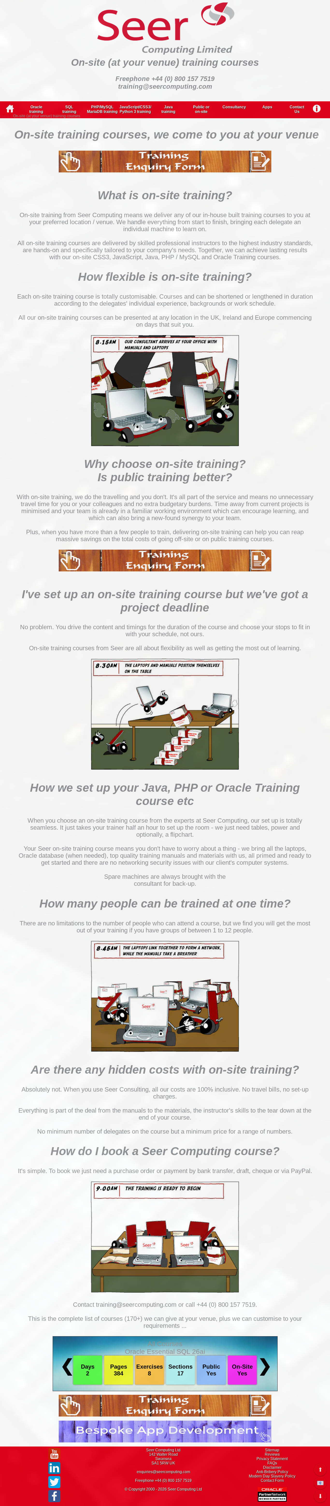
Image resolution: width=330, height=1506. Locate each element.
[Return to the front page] (10, 111)
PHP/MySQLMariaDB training (102, 109)
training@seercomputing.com (165, 86)
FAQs (272, 1463)
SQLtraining (69, 109)
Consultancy (234, 107)
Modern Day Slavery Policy (272, 1476)
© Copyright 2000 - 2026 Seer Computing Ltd (163, 1489)
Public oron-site (201, 109)
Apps (267, 107)
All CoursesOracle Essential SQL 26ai (165, 1347)
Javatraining (168, 109)
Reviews (272, 1454)
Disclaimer (272, 1467)
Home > (6, 116)
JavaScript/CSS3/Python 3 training (135, 109)
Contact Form (272, 1480)
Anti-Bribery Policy (272, 1472)
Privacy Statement (272, 1459)
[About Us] (316, 107)
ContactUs (297, 109)
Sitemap (272, 1450)
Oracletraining (36, 109)
